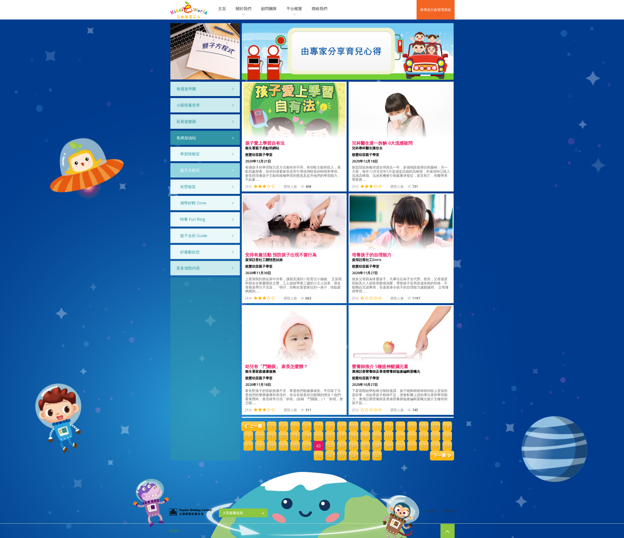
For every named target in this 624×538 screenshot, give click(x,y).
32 (400, 436)
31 (388, 436)
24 (306, 436)
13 (388, 426)
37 (248, 446)
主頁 (222, 8)
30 (376, 436)
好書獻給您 (190, 252)
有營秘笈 (188, 186)
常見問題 (431, 511)
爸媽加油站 (186, 137)
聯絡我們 (319, 8)
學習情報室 (190, 154)
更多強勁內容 (188, 268)
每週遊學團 (186, 88)
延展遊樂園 (186, 121)
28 (353, 436)
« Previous (253, 426)
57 (341, 455)
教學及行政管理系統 (435, 9)
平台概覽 (294, 8)
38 (259, 446)
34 (423, 436)
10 (353, 426)
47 (365, 446)
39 (271, 446)
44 (330, 446)
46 (353, 446)
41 (294, 446)
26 (330, 436)
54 (447, 446)
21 (271, 436)
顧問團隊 (269, 8)
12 (376, 426)
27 (341, 436)
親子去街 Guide (193, 235)
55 (318, 455)
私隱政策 (449, 511)
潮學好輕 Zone (193, 203)
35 (435, 436)
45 (341, 446)
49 (388, 446)
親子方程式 (190, 170)
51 (412, 446)
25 (318, 436)
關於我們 (243, 8)
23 (294, 436)
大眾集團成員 (233, 512)
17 (435, 426)
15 (412, 426)
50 (400, 446)
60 (376, 455)
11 (365, 426)
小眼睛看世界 (188, 105)
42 (306, 446)
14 (400, 426)
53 (435, 446)
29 (365, 436)
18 (447, 426)
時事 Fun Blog (192, 219)
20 (259, 436)
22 (283, 436)
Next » (442, 455)
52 (423, 446)
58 (353, 455)
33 (412, 436)
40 (283, 446)
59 (365, 455)
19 (248, 436)
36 (447, 436)
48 (376, 446)
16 (423, 426)
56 (330, 455)
